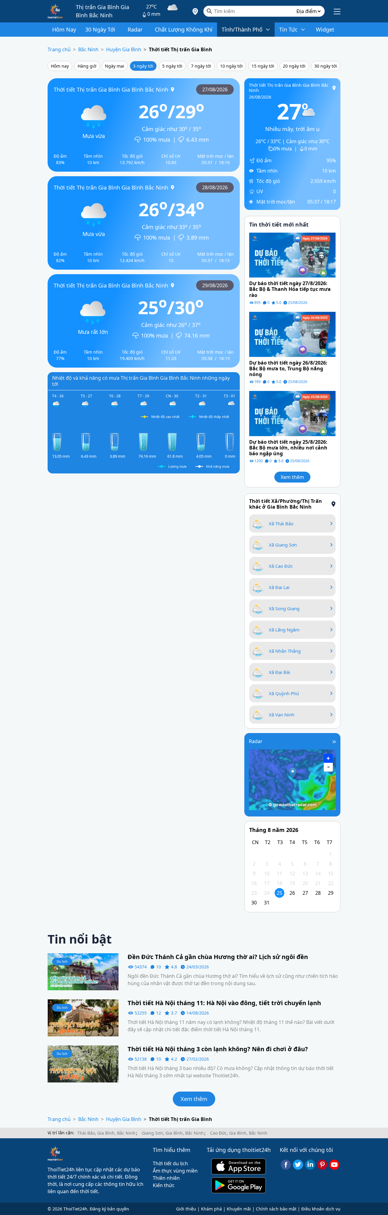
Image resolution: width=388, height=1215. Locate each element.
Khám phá (211, 1209)
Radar (256, 741)
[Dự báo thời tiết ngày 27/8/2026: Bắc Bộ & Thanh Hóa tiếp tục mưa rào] (292, 254)
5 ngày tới (172, 66)
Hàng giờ (87, 66)
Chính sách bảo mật (276, 1209)
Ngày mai (114, 66)
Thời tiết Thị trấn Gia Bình (180, 49)
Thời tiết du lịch (170, 1163)
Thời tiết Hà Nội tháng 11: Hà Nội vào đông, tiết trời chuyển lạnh (225, 1003)
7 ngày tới (201, 66)
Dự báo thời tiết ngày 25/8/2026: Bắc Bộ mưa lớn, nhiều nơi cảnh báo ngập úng (288, 448)
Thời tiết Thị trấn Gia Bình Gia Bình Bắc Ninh (111, 89)
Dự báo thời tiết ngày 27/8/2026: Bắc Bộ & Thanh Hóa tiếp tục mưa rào (290, 289)
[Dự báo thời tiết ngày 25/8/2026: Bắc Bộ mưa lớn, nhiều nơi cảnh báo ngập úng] (292, 413)
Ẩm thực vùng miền (175, 1170)
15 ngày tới (263, 66)
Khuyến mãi (239, 1209)
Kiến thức (164, 1185)
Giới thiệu (186, 1209)
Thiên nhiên (166, 1178)
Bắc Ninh (88, 49)
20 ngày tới (294, 66)
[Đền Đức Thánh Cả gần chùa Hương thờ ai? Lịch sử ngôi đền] (83, 971)
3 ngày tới (143, 66)
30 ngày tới (325, 66)
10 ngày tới (231, 66)
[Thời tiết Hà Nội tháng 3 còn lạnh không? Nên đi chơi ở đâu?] (83, 1063)
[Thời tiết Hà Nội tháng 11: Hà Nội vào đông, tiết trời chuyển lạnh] (83, 1017)
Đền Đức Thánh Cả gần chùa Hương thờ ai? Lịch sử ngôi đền (218, 957)
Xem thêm (292, 477)
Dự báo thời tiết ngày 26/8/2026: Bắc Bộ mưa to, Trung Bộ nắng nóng (288, 369)
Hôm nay (60, 66)
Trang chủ (59, 49)
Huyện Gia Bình (123, 49)
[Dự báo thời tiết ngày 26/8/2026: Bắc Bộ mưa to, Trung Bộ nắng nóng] (292, 333)
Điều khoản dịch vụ (320, 1209)
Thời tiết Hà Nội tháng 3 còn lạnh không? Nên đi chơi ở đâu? (218, 1049)
